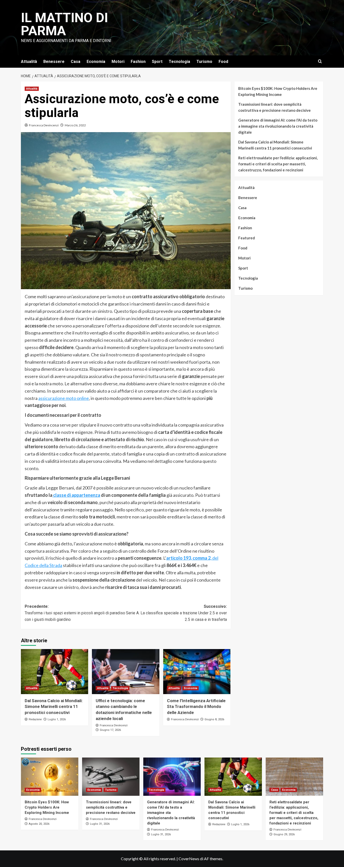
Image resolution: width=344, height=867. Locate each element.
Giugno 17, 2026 (110, 730)
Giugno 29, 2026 (284, 834)
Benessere (53, 61)
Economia (96, 61)
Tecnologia (179, 61)
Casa (75, 61)
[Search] (320, 61)
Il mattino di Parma (64, 24)
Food (223, 61)
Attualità (29, 61)
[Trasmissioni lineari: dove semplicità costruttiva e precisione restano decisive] (111, 777)
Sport (157, 61)
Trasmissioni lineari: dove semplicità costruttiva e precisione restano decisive (274, 107)
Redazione (35, 719)
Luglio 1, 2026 (57, 719)
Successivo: (176, 613)
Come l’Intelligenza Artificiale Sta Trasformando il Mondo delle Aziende (196, 706)
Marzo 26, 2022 (75, 125)
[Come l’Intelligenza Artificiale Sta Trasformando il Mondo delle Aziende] (196, 671)
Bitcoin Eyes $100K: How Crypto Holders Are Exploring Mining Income (277, 91)
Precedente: (75, 613)
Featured (246, 238)
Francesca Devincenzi (44, 125)
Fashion (138, 61)
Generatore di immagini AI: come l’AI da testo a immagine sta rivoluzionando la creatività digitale (277, 126)
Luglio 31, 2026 (100, 823)
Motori (118, 61)
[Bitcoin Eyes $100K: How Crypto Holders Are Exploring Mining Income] (49, 777)
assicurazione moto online (63, 398)
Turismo (204, 61)
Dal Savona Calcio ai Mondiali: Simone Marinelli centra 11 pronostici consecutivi (54, 706)
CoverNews (189, 858)
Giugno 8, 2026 (214, 719)
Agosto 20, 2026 (39, 823)
